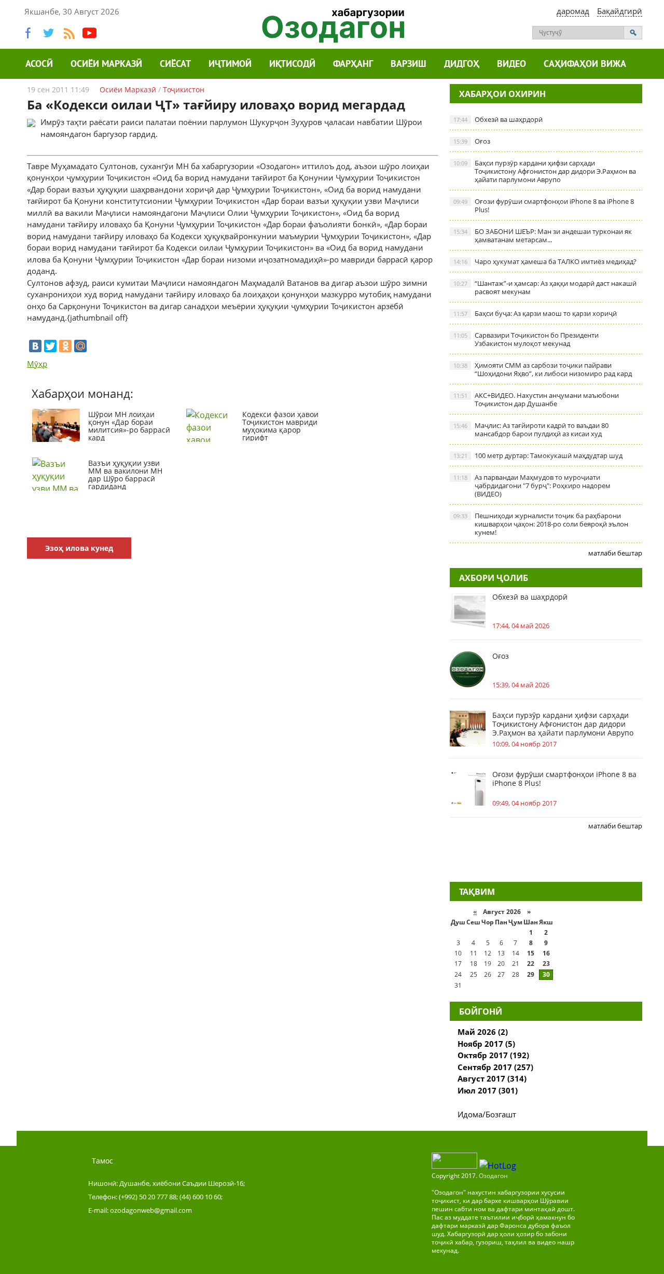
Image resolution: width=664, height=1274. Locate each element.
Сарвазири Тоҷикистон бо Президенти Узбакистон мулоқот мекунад (526, 339)
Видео (511, 65)
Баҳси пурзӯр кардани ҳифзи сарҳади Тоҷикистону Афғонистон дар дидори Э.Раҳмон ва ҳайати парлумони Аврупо (544, 171)
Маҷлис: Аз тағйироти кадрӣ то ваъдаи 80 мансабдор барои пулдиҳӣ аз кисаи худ (530, 429)
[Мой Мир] (80, 346)
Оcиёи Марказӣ (128, 89)
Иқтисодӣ (292, 65)
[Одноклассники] (65, 346)
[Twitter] (50, 346)
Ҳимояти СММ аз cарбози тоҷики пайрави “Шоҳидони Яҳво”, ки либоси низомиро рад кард (542, 369)
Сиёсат (175, 65)
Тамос (102, 1161)
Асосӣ (39, 65)
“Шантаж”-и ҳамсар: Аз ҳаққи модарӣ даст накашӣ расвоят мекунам (545, 287)
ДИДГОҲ (461, 65)
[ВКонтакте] (35, 346)
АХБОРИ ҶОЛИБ (493, 578)
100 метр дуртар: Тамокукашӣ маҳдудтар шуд (537, 455)
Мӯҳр (37, 363)
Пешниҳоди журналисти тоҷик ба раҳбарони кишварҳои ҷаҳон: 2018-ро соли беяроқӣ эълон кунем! (540, 524)
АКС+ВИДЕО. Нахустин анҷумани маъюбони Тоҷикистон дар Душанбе (536, 399)
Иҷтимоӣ (230, 65)
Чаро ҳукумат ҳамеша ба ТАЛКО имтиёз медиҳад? (545, 261)
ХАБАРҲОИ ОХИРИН (502, 94)
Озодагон (493, 1175)
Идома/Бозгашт (487, 1114)
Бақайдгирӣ (619, 11)
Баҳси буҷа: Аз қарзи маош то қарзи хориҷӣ (535, 313)
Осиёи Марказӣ (106, 65)
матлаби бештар (615, 553)
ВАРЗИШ (408, 65)
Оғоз (471, 141)
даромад (573, 11)
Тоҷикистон (183, 89)
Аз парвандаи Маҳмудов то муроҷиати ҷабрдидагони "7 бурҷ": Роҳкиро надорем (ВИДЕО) (532, 485)
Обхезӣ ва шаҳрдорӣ (498, 119)
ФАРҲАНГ (353, 65)
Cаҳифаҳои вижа (585, 65)
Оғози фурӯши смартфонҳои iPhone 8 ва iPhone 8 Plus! (543, 205)
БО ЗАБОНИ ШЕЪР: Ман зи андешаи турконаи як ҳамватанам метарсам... (542, 235)
